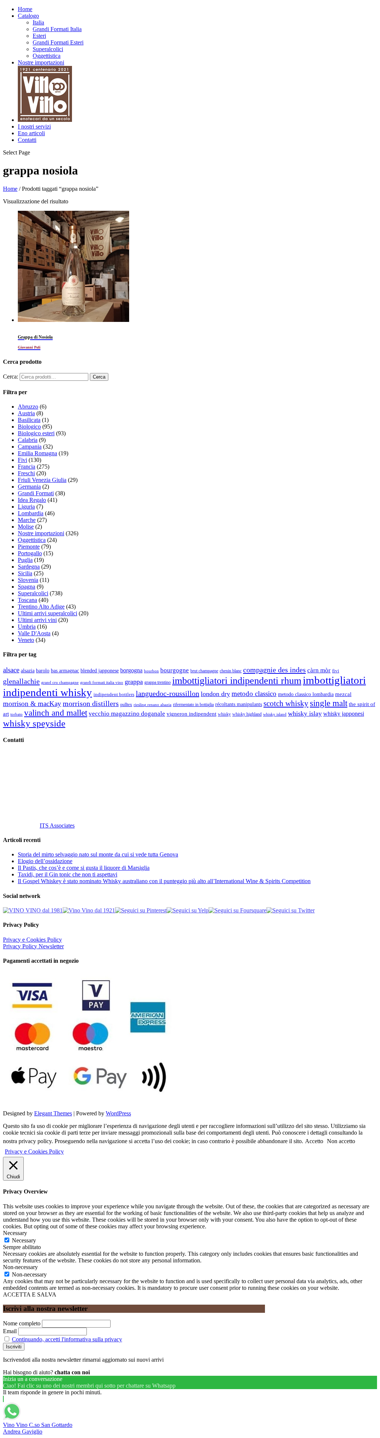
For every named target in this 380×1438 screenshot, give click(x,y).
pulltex (126, 704)
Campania (30, 446)
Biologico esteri (36, 433)
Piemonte (29, 546)
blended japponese (100, 670)
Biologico (29, 426)
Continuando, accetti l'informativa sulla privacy (67, 1339)
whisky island (274, 714)
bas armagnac (65, 670)
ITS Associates (57, 825)
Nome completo (21, 1323)
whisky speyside (34, 723)
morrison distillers (91, 703)
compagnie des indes (274, 670)
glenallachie (21, 681)
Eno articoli (31, 133)
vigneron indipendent (191, 714)
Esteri (39, 36)
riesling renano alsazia (152, 705)
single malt (328, 703)
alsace (11, 670)
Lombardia (30, 513)
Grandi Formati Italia (57, 29)
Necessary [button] (15, 1233)
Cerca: (10, 376)
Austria (26, 413)
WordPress (118, 1113)
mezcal (343, 694)
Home (25, 9)
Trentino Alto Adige (41, 606)
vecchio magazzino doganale (127, 713)
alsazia (28, 670)
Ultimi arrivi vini (37, 620)
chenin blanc (231, 671)
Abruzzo (28, 406)
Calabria (27, 440)
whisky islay (305, 713)
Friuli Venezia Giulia (42, 480)
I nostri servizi (34, 126)
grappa (134, 681)
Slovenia (28, 580)
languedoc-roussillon (167, 693)
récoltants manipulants (238, 704)
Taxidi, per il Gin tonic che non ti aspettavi (67, 874)
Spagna (26, 586)
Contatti (27, 140)
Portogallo (30, 553)
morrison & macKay (32, 704)
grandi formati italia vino (101, 682)
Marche (27, 520)
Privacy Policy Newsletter (33, 946)
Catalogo (28, 16)
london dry (215, 694)
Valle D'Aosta (34, 633)
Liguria (26, 506)
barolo (42, 670)
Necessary (24, 1240)
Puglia (25, 560)
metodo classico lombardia (306, 694)
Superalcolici (48, 49)
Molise (26, 526)
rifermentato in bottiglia (193, 704)
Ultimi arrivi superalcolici (47, 613)
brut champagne (204, 670)
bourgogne (174, 670)
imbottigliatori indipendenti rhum (236, 680)
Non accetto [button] (341, 1141)
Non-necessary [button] (20, 1267)
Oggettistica (46, 56)
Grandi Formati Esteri (58, 42)
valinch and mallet (55, 713)
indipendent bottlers (114, 694)
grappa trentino (157, 682)
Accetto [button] (314, 1141)
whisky (224, 714)
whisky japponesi (343, 713)
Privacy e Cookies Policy (32, 939)
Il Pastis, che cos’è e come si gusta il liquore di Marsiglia (84, 868)
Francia (26, 466)
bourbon (151, 671)
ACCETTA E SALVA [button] (29, 1294)
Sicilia (25, 573)
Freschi (26, 473)
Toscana (27, 600)
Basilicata (29, 420)
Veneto (26, 640)
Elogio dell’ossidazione (45, 861)
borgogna (131, 670)
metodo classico (254, 694)
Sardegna (29, 566)
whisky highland (247, 714)
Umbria (27, 626)
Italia (38, 22)
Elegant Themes (53, 1113)
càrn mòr (319, 670)
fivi (335, 670)
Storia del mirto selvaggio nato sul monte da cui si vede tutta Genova (98, 854)
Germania (29, 486)
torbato (16, 714)
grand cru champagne (60, 682)
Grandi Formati (36, 493)
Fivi (22, 460)
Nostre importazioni (41, 62)
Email (10, 1331)
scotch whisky (285, 703)
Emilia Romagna (37, 453)
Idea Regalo (32, 500)
